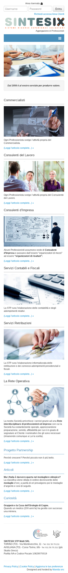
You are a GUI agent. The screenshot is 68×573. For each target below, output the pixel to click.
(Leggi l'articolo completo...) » (19, 148)
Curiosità (10, 498)
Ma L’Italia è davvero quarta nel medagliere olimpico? (32, 477)
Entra (58, 9)
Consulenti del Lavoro (19, 155)
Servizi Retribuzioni (17, 323)
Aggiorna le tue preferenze (49, 566)
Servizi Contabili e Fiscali (22, 268)
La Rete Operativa (16, 381)
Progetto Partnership (18, 450)
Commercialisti (14, 100)
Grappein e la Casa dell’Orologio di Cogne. (26, 505)
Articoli (9, 470)
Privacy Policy (11, 566)
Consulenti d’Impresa (19, 210)
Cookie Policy (27, 566)
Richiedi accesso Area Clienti (49, 14)
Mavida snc (58, 569)
